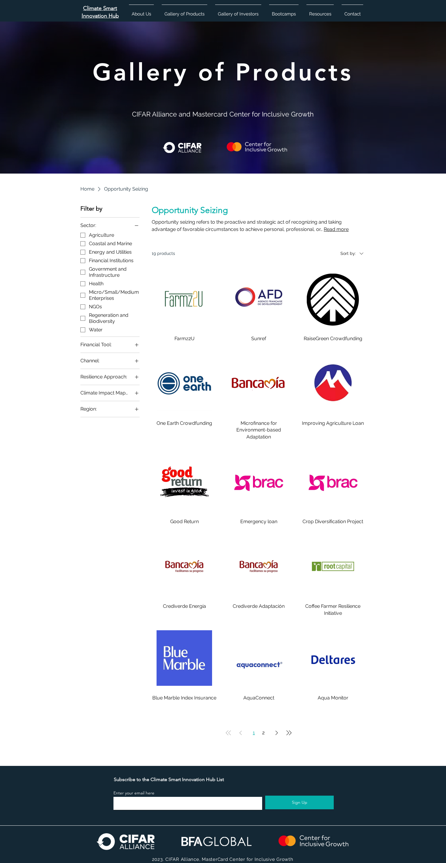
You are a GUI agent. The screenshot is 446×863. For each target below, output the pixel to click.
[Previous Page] (240, 733)
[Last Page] (288, 733)
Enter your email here (133, 793)
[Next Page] (276, 733)
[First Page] (228, 733)
